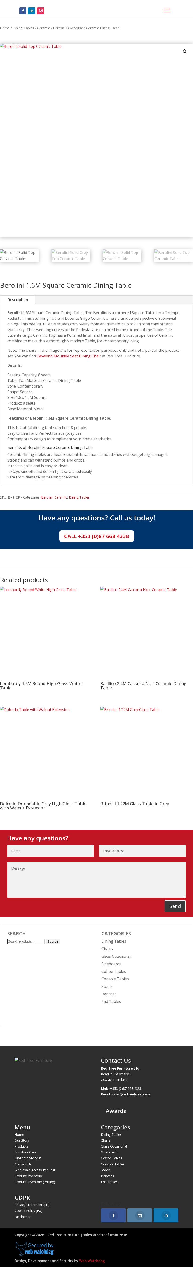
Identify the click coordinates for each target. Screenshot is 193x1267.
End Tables (111, 1001)
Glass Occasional (116, 956)
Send (175, 906)
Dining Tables (23, 27)
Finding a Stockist (28, 1158)
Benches (109, 994)
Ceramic (43, 27)
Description (17, 299)
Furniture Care (25, 1152)
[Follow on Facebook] (22, 10)
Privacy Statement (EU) (32, 1204)
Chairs (107, 948)
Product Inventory (28, 1176)
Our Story (22, 1140)
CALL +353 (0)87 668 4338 (96, 535)
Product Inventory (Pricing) (35, 1182)
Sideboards (111, 963)
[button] (185, 51)
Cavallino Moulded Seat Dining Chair (69, 356)
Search (53, 941)
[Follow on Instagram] (40, 10)
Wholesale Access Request (35, 1170)
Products (21, 1146)
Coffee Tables (113, 971)
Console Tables (115, 978)
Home (5, 27)
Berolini (47, 497)
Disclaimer (23, 1216)
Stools (107, 986)
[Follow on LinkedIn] (31, 10)
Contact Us (23, 1164)
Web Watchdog (92, 1260)
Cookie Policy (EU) (28, 1210)
